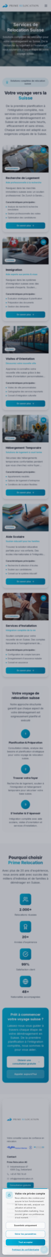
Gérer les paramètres (25, 1234)
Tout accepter (25, 1242)
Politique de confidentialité (25, 1249)
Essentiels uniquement (25, 1225)
